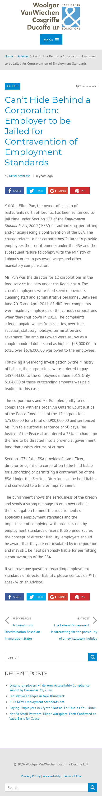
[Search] (92, 657)
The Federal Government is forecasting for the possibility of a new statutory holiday (74, 629)
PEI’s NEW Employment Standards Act (36, 702)
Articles (12, 86)
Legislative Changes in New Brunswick (37, 696)
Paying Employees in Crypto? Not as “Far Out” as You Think (52, 708)
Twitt (39, 190)
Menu (49, 39)
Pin (83, 190)
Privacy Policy (30, 776)
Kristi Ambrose (19, 176)
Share (17, 190)
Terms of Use (72, 776)
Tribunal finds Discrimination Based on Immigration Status (22, 629)
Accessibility (51, 776)
